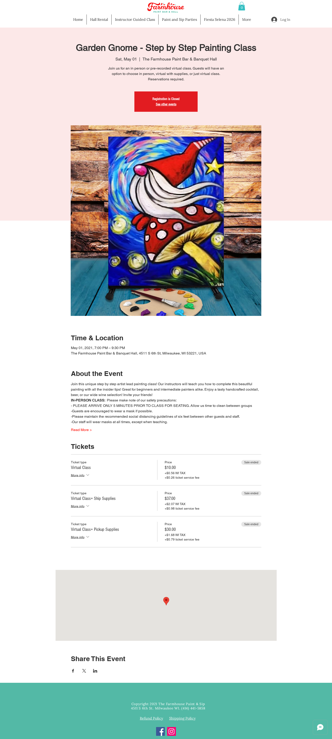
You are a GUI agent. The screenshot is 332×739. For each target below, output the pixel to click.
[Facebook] (160, 731)
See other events (166, 104)
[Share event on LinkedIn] (95, 671)
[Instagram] (171, 731)
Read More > (81, 430)
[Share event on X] (84, 671)
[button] (241, 6)
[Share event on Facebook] (73, 671)
